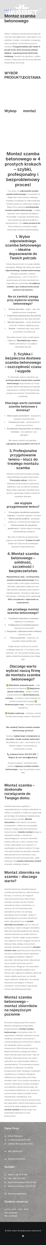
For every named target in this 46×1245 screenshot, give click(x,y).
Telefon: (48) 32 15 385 (17, 1174)
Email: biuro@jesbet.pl (17, 1194)
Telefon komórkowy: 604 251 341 (21, 1186)
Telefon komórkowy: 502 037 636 (22, 1182)
